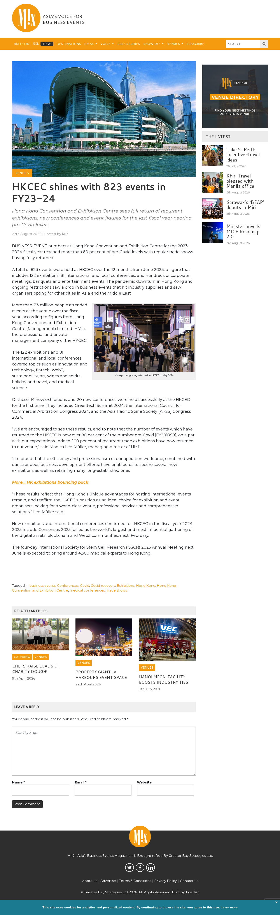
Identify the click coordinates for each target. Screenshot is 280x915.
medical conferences (87, 590)
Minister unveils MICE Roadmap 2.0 (243, 231)
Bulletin (21, 44)
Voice (105, 44)
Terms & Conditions (135, 881)
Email (81, 782)
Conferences (68, 585)
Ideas (89, 44)
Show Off (152, 44)
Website (144, 782)
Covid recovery (103, 585)
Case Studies (128, 44)
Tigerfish (193, 892)
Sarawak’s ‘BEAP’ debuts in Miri (245, 205)
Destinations (69, 44)
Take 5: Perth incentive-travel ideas (243, 154)
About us (89, 881)
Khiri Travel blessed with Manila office (240, 180)
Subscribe (195, 44)
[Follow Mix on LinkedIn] (150, 867)
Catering (22, 657)
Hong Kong (145, 585)
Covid (84, 585)
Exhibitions (126, 585)
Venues (174, 44)
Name (18, 782)
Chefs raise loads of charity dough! (36, 668)
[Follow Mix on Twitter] (129, 867)
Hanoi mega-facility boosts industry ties (163, 679)
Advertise (108, 881)
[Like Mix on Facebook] (140, 867)
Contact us (189, 881)
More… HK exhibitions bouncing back (50, 482)
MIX (65, 234)
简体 (36, 44)
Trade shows (116, 590)
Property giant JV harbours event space (101, 674)
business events (42, 585)
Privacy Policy (165, 881)
